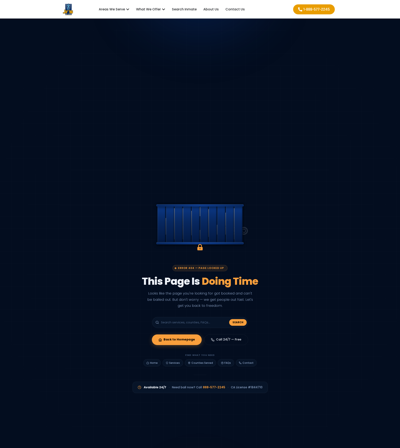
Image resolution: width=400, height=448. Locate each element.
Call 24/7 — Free (228, 340)
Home (154, 363)
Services (174, 363)
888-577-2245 (214, 387)
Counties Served (202, 363)
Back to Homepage (179, 340)
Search (237, 322)
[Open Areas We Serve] (127, 9)
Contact (248, 363)
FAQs (227, 363)
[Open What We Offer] (163, 9)
